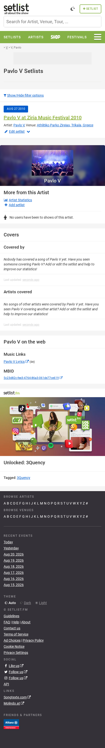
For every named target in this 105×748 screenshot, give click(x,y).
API (6, 684)
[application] (52, 426)
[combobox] (52, 21)
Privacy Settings (16, 653)
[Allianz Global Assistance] (11, 724)
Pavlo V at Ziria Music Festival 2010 (43, 118)
